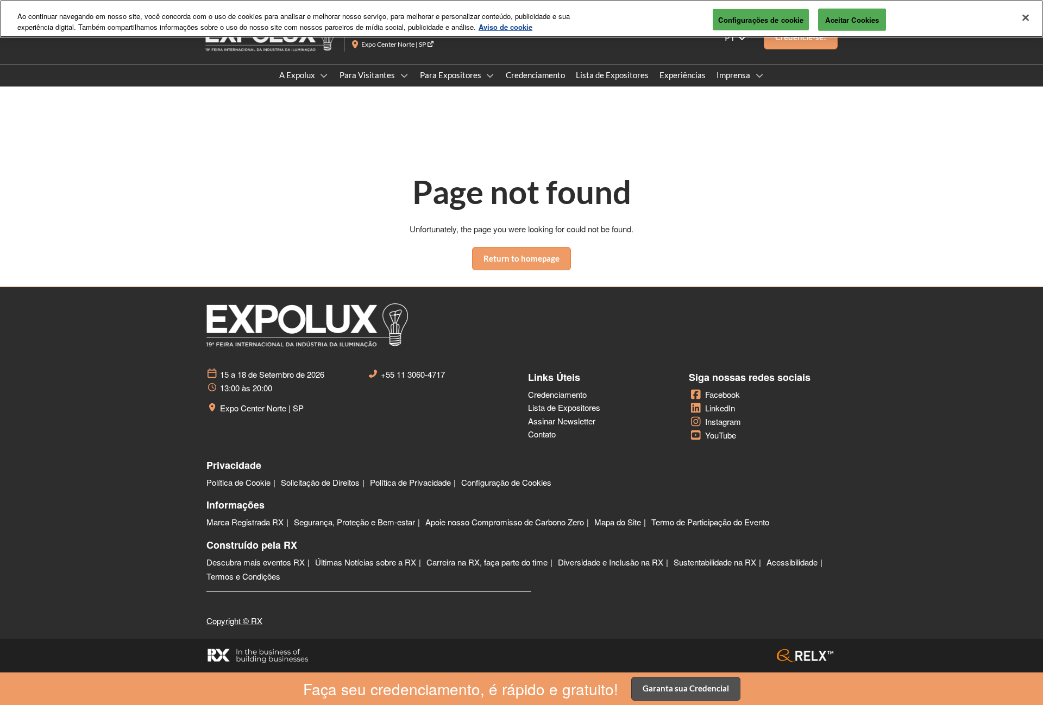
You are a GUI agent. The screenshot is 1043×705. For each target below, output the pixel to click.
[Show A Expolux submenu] (324, 75)
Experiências (682, 75)
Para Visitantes (368, 75)
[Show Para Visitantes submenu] (404, 75)
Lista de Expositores (612, 75)
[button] (521, 259)
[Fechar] (1026, 17)
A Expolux (298, 75)
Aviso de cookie (505, 27)
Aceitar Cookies (852, 19)
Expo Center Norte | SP (394, 44)
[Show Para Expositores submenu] (490, 75)
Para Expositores (451, 75)
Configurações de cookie (760, 19)
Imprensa (734, 75)
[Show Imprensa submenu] (759, 75)
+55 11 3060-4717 (413, 374)
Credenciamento (535, 75)
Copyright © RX (234, 620)
